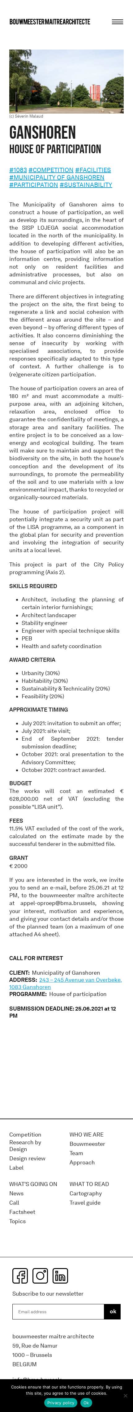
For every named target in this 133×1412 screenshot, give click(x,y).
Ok (86, 1402)
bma (23, 33)
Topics (17, 1221)
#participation (33, 184)
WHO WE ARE (87, 1135)
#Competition (51, 170)
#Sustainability (86, 184)
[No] (125, 1396)
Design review (27, 1158)
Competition (25, 1135)
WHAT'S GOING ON (33, 1184)
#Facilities (93, 170)
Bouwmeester (87, 1144)
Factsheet (22, 1212)
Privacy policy (61, 1402)
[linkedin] (60, 1276)
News (16, 1193)
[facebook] (20, 1276)
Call (14, 1203)
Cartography (86, 1193)
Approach (82, 1162)
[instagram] (40, 1276)
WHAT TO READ (89, 1184)
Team (76, 1153)
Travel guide (85, 1203)
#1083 (18, 170)
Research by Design (25, 1146)
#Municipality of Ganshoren (57, 177)
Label (16, 1168)
